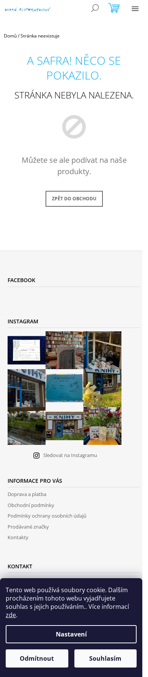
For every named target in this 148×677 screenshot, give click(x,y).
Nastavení (71, 634)
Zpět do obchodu (74, 198)
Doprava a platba (27, 494)
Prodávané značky (28, 526)
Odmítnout (37, 658)
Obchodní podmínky (31, 505)
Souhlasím (105, 658)
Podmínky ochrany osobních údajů (47, 515)
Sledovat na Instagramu (70, 455)
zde (11, 615)
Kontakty (18, 537)
